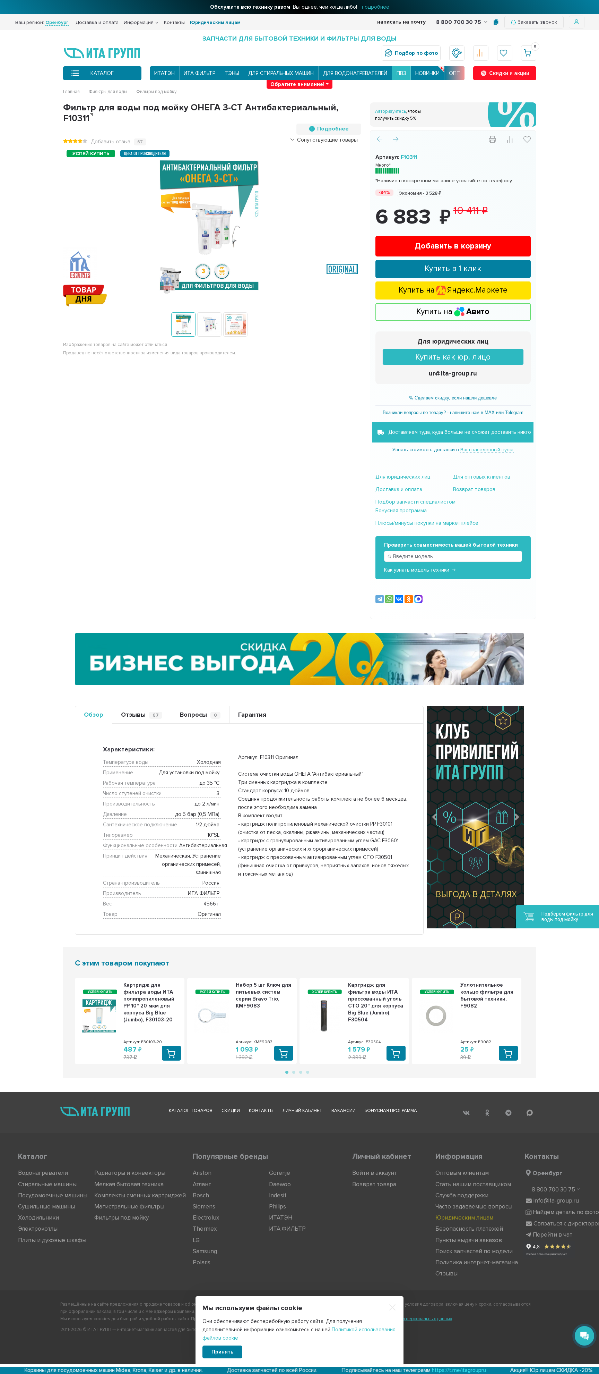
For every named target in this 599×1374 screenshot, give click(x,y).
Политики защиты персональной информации (143, 771)
